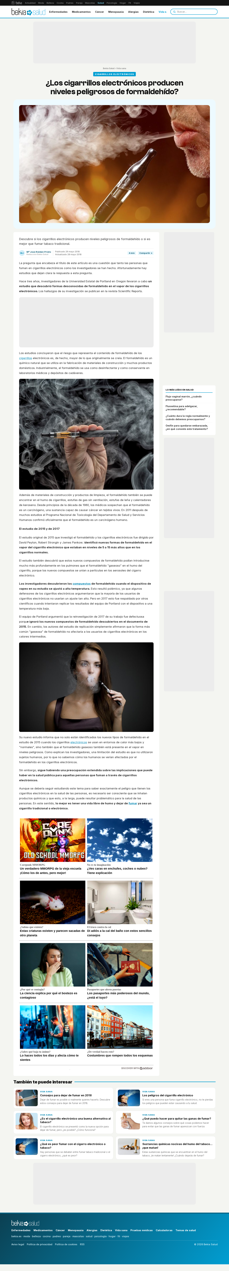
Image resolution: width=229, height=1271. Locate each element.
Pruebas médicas (141, 1230)
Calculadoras (164, 1230)
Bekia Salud (108, 68)
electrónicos (78, 742)
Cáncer (99, 11)
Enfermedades (58, 11)
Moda (41, 3)
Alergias (133, 11)
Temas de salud (186, 1230)
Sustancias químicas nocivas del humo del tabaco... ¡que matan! (177, 1145)
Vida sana (165, 11)
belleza (36, 1236)
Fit (130, 3)
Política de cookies (66, 1244)
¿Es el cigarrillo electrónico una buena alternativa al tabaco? (75, 1120)
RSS (82, 1244)
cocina (47, 1236)
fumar (133, 803)
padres (57, 1236)
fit (119, 1236)
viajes (125, 1236)
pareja (66, 1236)
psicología (100, 1236)
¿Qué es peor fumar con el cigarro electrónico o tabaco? (73, 1145)
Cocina (60, 3)
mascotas (78, 1236)
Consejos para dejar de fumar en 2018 (66, 1095)
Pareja (79, 3)
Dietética (148, 11)
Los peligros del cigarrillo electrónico (167, 1095)
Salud (101, 3)
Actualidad (30, 3)
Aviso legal (17, 1244)
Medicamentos (81, 11)
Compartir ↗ (145, 253)
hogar (112, 1236)
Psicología (112, 3)
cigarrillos (25, 358)
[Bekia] (16, 3)
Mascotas (90, 3)
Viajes (137, 3)
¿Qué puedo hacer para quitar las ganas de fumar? (176, 1118)
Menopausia (116, 11)
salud (89, 1236)
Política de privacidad (39, 1244)
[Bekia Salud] (28, 11)
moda (26, 1236)
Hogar (123, 3)
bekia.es (16, 1236)
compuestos (82, 583)
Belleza (50, 3)
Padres (69, 3)
